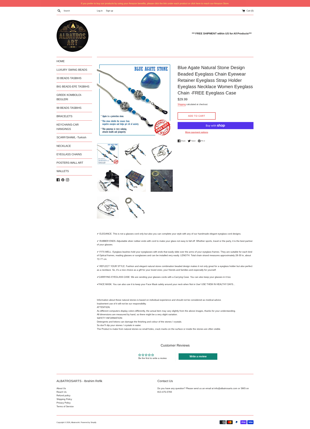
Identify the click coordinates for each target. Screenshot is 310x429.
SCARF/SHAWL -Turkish (71, 137)
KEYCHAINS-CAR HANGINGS (68, 127)
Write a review (198, 356)
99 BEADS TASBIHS (69, 107)
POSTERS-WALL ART (70, 162)
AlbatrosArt (75, 422)
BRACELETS (64, 116)
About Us (61, 388)
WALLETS (63, 171)
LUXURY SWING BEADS (72, 69)
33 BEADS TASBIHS (69, 78)
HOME (61, 61)
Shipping (182, 104)
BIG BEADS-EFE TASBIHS (73, 86)
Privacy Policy (64, 402)
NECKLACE (64, 146)
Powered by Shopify (88, 422)
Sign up (109, 11)
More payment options (196, 132)
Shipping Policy (64, 399)
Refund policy (63, 395)
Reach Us (62, 392)
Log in (100, 11)
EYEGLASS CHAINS (69, 154)
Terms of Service (65, 406)
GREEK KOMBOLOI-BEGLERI (69, 97)
